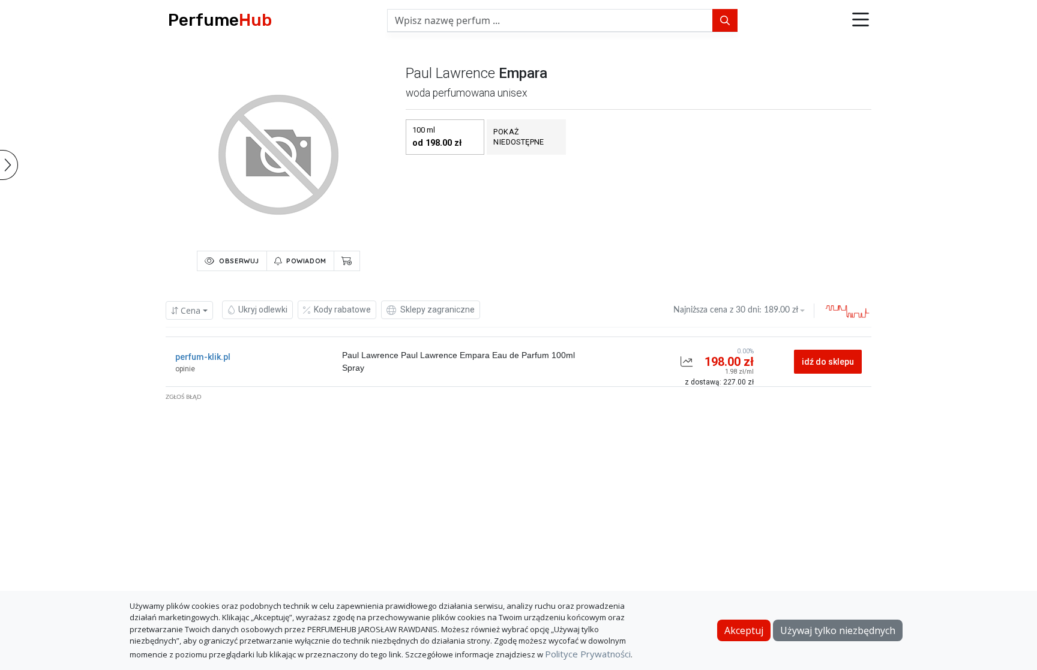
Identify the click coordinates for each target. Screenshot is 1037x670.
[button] (860, 20)
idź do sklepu (828, 361)
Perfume (220, 20)
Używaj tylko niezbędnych (837, 630)
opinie (185, 369)
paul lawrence (450, 73)
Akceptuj (743, 630)
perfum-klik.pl (202, 357)
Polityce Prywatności (588, 654)
